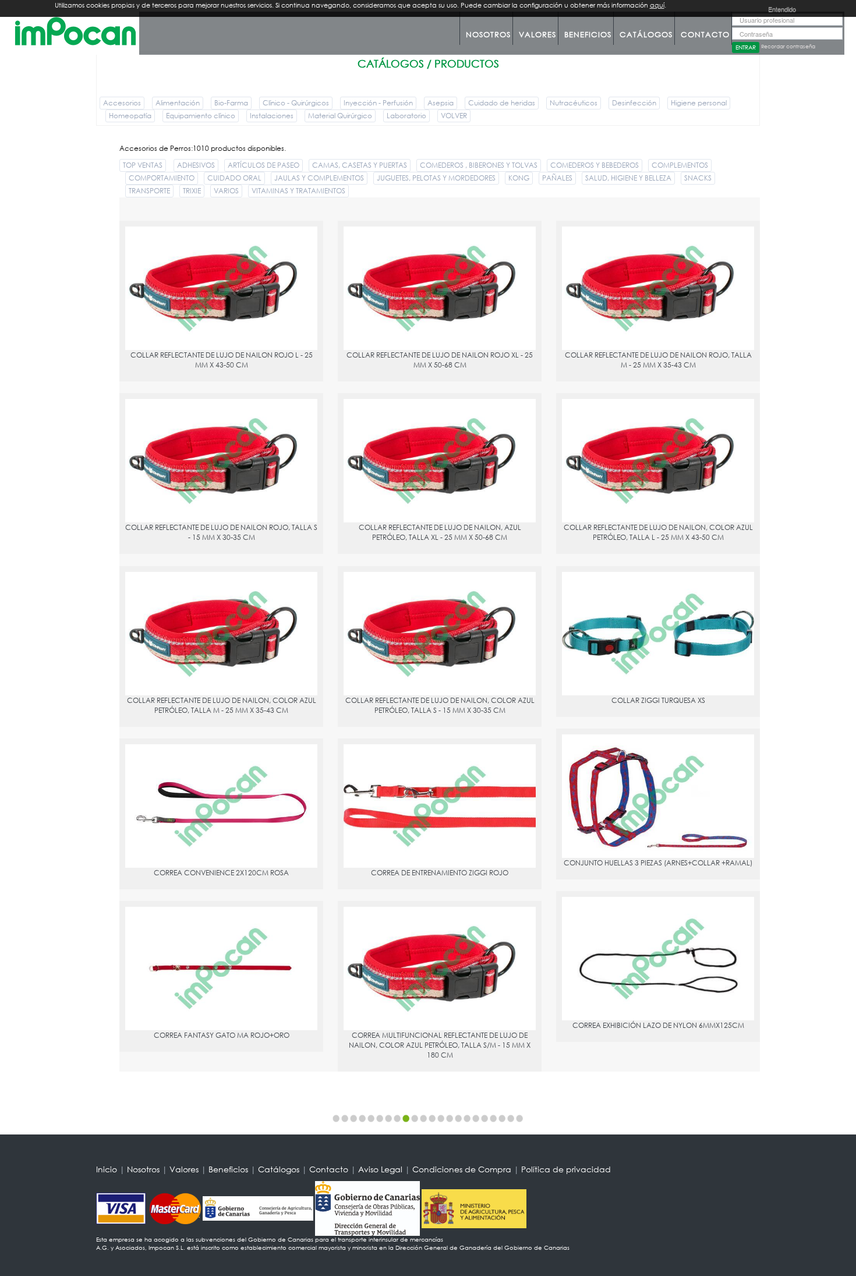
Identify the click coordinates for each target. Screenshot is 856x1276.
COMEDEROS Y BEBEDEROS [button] (594, 165)
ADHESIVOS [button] (196, 165)
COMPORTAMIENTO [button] (161, 178)
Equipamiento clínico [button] (200, 116)
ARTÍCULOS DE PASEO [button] (263, 165)
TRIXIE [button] (192, 191)
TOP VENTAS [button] (142, 165)
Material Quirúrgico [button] (340, 116)
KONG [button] (518, 178)
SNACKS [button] (698, 178)
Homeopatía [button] (130, 116)
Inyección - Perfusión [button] (378, 103)
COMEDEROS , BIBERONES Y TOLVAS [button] (478, 165)
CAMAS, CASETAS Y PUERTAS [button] (359, 165)
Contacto (705, 35)
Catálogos (646, 35)
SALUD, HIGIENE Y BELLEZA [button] (628, 178)
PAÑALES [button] (557, 178)
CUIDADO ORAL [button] (234, 178)
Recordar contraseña (788, 46)
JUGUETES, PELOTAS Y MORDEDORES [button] (436, 178)
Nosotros (488, 35)
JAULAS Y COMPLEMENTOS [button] (319, 178)
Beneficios (587, 35)
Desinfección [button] (634, 103)
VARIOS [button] (226, 191)
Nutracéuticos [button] (573, 103)
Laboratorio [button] (406, 116)
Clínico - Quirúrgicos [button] (296, 103)
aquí (657, 5)
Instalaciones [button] (271, 116)
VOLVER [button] (454, 116)
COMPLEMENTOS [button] (680, 165)
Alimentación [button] (177, 103)
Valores (537, 35)
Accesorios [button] (122, 103)
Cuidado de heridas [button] (501, 103)
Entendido (782, 8)
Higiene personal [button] (699, 103)
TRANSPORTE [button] (149, 191)
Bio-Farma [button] (231, 103)
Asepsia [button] (440, 103)
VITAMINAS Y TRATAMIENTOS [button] (298, 191)
